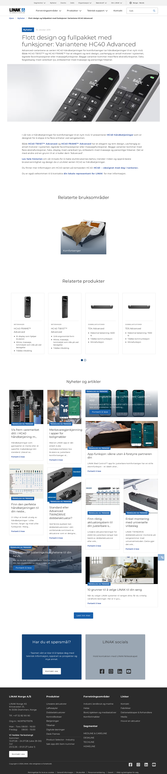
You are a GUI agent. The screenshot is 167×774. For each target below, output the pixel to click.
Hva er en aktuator (130, 721)
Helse (86, 708)
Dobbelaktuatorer (55, 712)
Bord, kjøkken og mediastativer (100, 712)
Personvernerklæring (96, 772)
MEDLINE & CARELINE (95, 733)
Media (124, 717)
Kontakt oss (51, 671)
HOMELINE (89, 746)
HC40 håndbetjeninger (120, 135)
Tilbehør (50, 725)
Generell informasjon (65, 772)
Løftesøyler (52, 708)
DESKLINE (89, 737)
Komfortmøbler (92, 717)
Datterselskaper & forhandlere (136, 712)
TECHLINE (89, 742)
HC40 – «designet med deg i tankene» (116, 168)
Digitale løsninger (55, 729)
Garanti (110, 772)
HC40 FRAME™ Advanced (76, 144)
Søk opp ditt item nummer (60, 744)
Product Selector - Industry (60, 739)
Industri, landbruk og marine (98, 704)
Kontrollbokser (54, 717)
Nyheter (53, 3)
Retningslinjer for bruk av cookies (41, 772)
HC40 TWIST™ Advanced (42, 144)
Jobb (72, 3)
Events (63, 3)
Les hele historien (32, 159)
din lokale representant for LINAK (83, 173)
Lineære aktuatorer (56, 704)
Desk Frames (53, 734)
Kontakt (125, 704)
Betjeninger (52, 721)
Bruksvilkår (80, 772)
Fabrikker (126, 708)
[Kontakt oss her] (161, 557)
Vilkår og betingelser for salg (127, 772)
